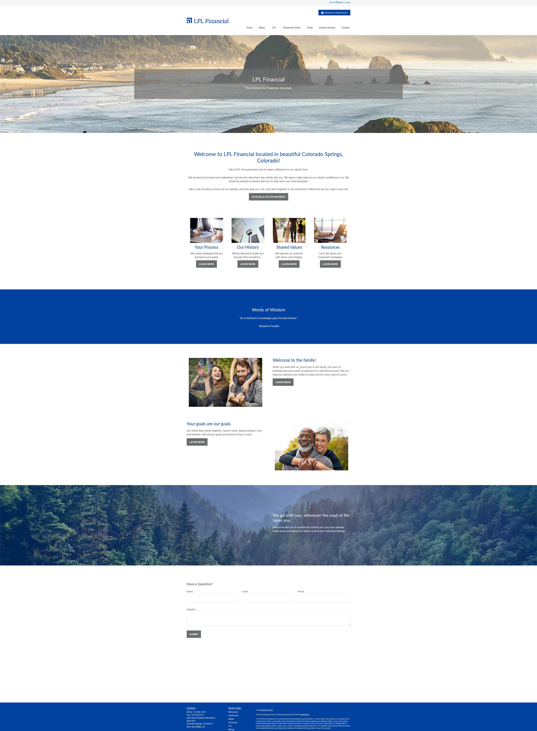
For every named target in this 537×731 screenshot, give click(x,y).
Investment (233, 715)
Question (191, 609)
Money (231, 729)
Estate (231, 718)
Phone (301, 591)
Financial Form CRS (266, 710)
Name (190, 591)
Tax (230, 725)
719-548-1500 (199, 711)
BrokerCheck (304, 714)
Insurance (232, 722)
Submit (193, 634)
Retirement (233, 711)
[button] (249, 27)
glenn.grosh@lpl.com (196, 726)
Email (245, 591)
